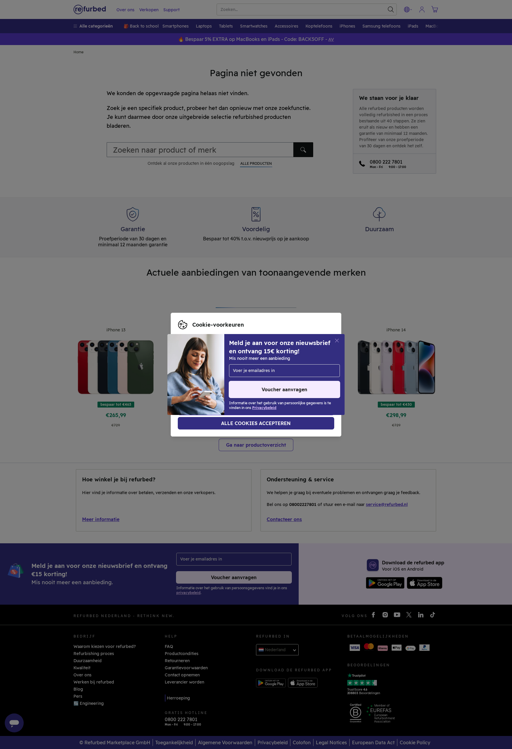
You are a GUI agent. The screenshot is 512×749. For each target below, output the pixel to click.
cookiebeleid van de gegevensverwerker (219, 381)
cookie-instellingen (198, 368)
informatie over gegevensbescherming (217, 374)
